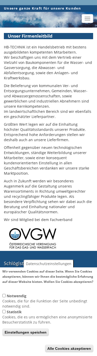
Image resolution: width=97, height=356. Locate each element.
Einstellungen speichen (26, 332)
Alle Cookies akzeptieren (69, 348)
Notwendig (16, 295)
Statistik (14, 311)
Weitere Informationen (22, 286)
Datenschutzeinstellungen (48, 263)
